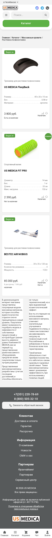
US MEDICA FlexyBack (16, 87)
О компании (26, 445)
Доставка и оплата (26, 421)
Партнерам (26, 474)
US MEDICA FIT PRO (15, 170)
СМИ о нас (26, 455)
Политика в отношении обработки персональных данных (26, 507)
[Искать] (46, 15)
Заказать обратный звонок (28, 405)
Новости (26, 450)
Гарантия (26, 426)
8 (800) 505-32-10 (26, 399)
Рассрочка (26, 431)
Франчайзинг (26, 469)
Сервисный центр (26, 479)
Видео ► (10, 52)
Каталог (26, 23)
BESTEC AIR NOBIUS (16, 254)
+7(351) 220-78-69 (26, 394)
